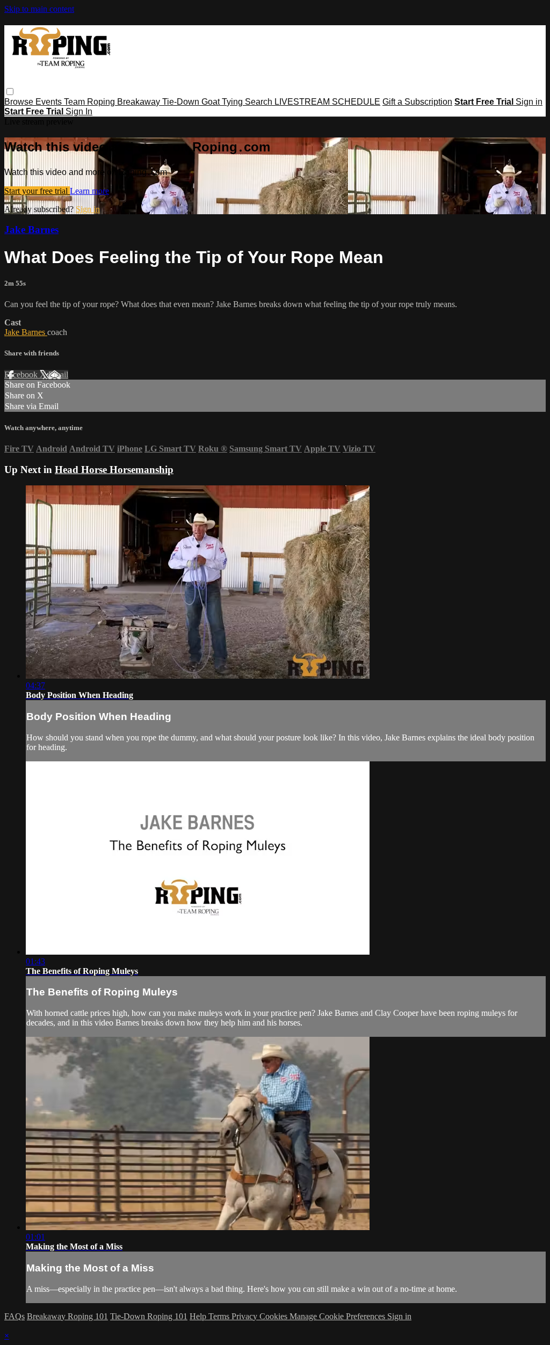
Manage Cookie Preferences (338, 1316)
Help (199, 1316)
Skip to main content (39, 8)
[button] (9, 91)
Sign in (529, 101)
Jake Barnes (31, 229)
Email (58, 374)
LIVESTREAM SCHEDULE (327, 101)
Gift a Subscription (417, 101)
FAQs (14, 1316)
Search (259, 101)
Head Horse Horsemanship (114, 469)
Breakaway (139, 101)
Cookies (274, 1316)
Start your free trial (37, 190)
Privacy (245, 1316)
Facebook (22, 374)
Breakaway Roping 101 (67, 1316)
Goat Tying (223, 101)
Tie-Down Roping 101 (148, 1316)
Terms (219, 1316)
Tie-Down (181, 101)
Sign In (79, 111)
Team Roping (90, 101)
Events (49, 101)
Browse (19, 101)
